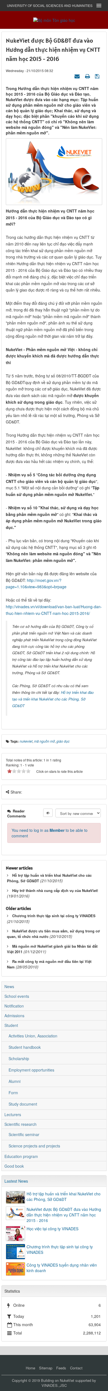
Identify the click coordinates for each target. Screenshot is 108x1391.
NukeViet (67, 1380)
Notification (14, 1006)
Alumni (14, 1081)
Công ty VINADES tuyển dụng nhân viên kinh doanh (62, 1267)
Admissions (14, 1015)
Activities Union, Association (33, 1036)
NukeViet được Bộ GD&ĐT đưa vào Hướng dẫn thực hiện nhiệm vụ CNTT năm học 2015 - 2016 (64, 1214)
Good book (14, 1166)
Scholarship (19, 1058)
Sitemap (45, 1367)
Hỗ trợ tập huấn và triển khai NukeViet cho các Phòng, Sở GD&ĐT (64, 1196)
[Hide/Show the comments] (48, 813)
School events (16, 996)
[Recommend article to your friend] (77, 76)
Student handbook (25, 1047)
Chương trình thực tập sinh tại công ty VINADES (54, 915)
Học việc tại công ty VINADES (52, 1228)
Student (11, 1025)
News (9, 986)
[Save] (98, 76)
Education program (21, 1156)
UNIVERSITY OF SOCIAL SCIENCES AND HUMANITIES (49, 5)
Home (30, 1367)
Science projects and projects (34, 1146)
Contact (76, 1367)
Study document (23, 1104)
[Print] (88, 76)
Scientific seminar (24, 1134)
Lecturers (12, 1114)
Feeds (61, 1367)
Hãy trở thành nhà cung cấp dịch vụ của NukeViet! (55, 890)
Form (13, 1092)
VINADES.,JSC (54, 1385)
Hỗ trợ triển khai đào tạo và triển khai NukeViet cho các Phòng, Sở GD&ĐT (53, 699)
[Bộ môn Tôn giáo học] (54, 19)
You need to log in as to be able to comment (50, 832)
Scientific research (20, 1124)
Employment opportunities (31, 1070)
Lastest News (16, 1181)
